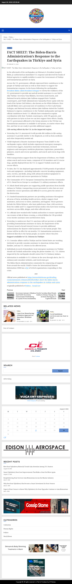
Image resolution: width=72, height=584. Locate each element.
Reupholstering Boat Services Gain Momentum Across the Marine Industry (29, 478)
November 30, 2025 (23, 321)
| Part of (39, 582)
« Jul (5, 437)
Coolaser (38, 356)
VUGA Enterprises (31, 401)
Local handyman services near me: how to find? (59, 316)
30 (64, 430)
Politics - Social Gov (32, 286)
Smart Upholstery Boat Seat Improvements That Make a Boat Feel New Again (29, 472)
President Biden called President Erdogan (23, 91)
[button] (3, 30)
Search (8, 365)
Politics (10, 48)
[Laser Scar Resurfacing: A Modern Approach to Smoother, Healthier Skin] (9, 316)
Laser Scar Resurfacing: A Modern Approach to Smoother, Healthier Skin (25, 316)
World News (8, 536)
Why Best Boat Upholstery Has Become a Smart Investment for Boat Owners (29, 483)
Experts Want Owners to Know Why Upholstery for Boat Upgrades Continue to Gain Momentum (36, 489)
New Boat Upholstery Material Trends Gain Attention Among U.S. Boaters (28, 467)
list (27, 268)
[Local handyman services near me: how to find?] (43, 316)
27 (36, 430)
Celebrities (7, 525)
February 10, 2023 (14, 64)
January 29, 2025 (56, 320)
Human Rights (8, 529)
